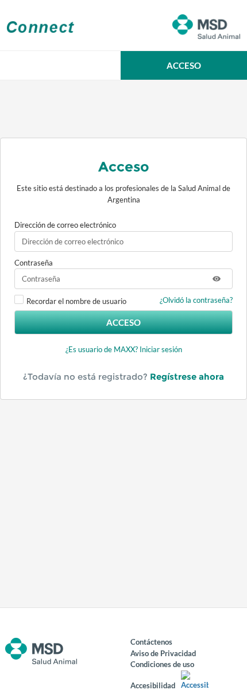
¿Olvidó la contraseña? (196, 300)
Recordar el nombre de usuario (76, 301)
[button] (184, 65)
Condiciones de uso (162, 664)
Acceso (123, 322)
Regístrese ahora (187, 376)
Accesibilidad (152, 685)
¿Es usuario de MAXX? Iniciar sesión (123, 349)
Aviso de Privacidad (163, 653)
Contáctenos (151, 641)
